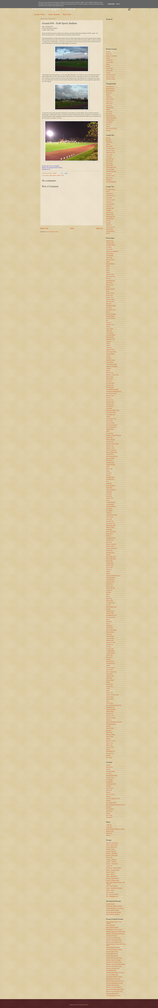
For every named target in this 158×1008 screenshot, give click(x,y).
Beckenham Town (110, 280)
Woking (108, 749)
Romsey (108, 596)
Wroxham (108, 755)
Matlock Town (109, 533)
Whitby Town (109, 732)
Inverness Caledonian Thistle (113, 798)
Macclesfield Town (110, 523)
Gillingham (108, 210)
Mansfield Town (110, 159)
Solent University (110, 632)
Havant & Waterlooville (111, 452)
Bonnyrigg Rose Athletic (112, 775)
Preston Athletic (110, 809)
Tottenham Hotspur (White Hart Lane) (115, 972)
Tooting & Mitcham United (112, 694)
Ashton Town (109, 257)
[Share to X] (64, 173)
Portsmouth (109, 113)
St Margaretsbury (110, 650)
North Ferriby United (111, 558)
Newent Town (109, 550)
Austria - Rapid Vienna (111, 847)
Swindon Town (109, 229)
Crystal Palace (109, 62)
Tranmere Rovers (110, 231)
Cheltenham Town (110, 195)
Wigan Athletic (109, 177)
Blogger (86, 1004)
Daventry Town (109, 372)
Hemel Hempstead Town (112, 456)
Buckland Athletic (110, 316)
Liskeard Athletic (110, 504)
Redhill (107, 594)
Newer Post (44, 228)
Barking (108, 266)
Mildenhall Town (110, 540)
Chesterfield (109, 197)
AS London (108, 247)
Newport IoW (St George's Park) (113, 962)
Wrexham (108, 130)
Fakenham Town (110, 402)
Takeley (108, 682)
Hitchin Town (109, 469)
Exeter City (109, 206)
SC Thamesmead (110, 602)
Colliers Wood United (111, 351)
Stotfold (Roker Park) (111, 970)
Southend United (110, 638)
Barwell (108, 270)
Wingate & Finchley (110, 740)
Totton (107, 701)
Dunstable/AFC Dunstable (112, 389)
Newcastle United (110, 77)
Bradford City (109, 142)
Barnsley (108, 138)
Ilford (107, 481)
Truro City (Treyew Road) (112, 974)
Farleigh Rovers (110, 406)
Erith (47, 175)
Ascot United (109, 249)
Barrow (107, 268)
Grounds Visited (39, 14)
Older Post (99, 228)
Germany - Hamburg (111, 859)
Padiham (108, 571)
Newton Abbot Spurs (111, 556)
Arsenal (108, 51)
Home (72, 228)
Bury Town (108, 322)
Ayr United (108, 773)
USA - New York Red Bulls (112, 894)
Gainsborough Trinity (111, 418)
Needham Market (110, 546)
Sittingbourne (109, 625)
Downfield (108, 786)
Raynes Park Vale (110, 588)
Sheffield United (110, 120)
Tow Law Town (109, 703)
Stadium (59, 175)
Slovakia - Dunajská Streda (112, 880)
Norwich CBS (109, 561)
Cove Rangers (109, 779)
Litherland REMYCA (111, 506)
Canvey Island (109, 328)
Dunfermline (109, 790)
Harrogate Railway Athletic (112, 443)
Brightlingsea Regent (111, 305)
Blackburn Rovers (110, 88)
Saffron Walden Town (111, 607)
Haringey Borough (110, 439)
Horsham (108, 475)
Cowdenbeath (109, 782)
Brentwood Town (110, 301)
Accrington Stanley (110, 189)
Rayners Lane (109, 586)
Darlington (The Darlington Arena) (114, 942)
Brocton (108, 312)
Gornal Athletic (109, 420)
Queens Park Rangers (111, 118)
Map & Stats (67, 14)
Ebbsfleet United (110, 395)
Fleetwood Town (110, 208)
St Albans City (109, 644)
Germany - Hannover (111, 861)
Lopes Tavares (109, 517)
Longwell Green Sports (111, 515)
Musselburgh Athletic (111, 802)
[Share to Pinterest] (67, 173)
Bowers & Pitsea (110, 293)
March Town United (110, 531)
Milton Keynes (109, 161)
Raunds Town (109, 584)
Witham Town (109, 745)
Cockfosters (109, 347)
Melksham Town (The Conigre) (113, 960)
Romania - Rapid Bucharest (112, 878)
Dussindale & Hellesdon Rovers (113, 391)
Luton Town (109, 156)
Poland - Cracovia (110, 874)
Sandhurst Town (110, 613)
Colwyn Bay (109, 827)
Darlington (108, 368)
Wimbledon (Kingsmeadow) (112, 985)
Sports (54, 175)
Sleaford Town (109, 627)
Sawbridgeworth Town (111, 615)
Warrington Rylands (110, 717)
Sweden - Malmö (110, 890)
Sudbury (108, 665)
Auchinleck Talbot (110, 771)
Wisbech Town (109, 743)
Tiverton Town (109, 692)
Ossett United (109, 567)
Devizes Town (109, 379)
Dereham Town (109, 376)
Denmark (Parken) (110, 904)
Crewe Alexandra (110, 204)
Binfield (108, 287)
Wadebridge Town (110, 707)
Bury (107, 320)
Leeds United (109, 70)
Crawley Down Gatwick (111, 364)
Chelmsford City (110, 337)
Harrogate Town (110, 445)
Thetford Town (109, 686)
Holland (108, 471)
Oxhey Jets (109, 569)
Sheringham (109, 621)
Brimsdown (108, 307)
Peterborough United (111, 167)
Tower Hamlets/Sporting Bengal (113, 705)
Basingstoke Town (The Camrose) (114, 929)
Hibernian (108, 796)
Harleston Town (109, 441)
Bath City (108, 278)
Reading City (109, 590)
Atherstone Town (110, 259)
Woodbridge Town (110, 751)
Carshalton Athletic (110, 335)
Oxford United (109, 165)
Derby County (109, 103)
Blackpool (108, 140)
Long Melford (109, 510)
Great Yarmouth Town (111, 427)
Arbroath (108, 769)
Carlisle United (109, 333)
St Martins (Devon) (110, 653)
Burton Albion (109, 146)
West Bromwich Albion (111, 128)
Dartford (108, 370)
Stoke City (108, 124)
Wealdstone (109, 720)
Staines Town (109, 657)
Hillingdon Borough (110, 464)
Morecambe (109, 542)
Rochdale (108, 223)
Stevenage (108, 173)
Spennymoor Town (110, 642)
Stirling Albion (109, 817)
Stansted (108, 659)
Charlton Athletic (110, 99)
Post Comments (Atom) (52, 231)
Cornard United (109, 362)
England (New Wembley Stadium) (114, 906)
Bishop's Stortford (110, 289)
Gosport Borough (110, 423)
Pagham (108, 573)
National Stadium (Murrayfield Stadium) (115, 804)
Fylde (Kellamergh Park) (112, 953)
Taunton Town (109, 684)
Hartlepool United (110, 448)
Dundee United (109, 788)
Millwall (108, 109)
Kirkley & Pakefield (110, 489)
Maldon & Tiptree (110, 527)
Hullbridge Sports (110, 477)
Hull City (108, 66)
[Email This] (61, 173)
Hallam (107, 431)
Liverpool (108, 72)
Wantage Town (109, 713)
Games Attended (53, 14)
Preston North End (110, 115)
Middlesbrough (109, 107)
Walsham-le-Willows (111, 709)
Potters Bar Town (110, 581)
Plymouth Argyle (110, 169)
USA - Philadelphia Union (112, 896)
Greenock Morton (110, 794)
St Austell (108, 646)
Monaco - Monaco (110, 872)
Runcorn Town (109, 600)
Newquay (108, 554)
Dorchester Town (110, 383)
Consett (108, 356)
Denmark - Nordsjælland (112, 855)
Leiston (108, 500)
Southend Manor (110, 636)
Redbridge (108, 592)
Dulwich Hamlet (110, 387)
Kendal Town (109, 487)
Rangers (108, 813)
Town (62, 175)
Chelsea (108, 58)
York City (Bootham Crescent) (113, 995)
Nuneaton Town (109, 565)
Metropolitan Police (110, 538)
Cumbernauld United (111, 784)
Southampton (109, 122)
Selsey (107, 619)
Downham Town (110, 385)
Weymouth (108, 730)
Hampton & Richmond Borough (113, 435)
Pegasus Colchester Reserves (113, 575)
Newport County (110, 214)
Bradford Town (109, 295)
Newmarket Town (110, 552)
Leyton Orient (109, 154)
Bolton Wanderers (110, 90)
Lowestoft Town (110, 521)
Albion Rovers (109, 767)
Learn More (111, 4)
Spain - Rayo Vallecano (111, 886)
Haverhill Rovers (110, 454)
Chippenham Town (110, 339)
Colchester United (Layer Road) (113, 940)
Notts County (109, 163)
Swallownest (109, 678)
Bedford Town (109, 282)
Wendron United (110, 728)
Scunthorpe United (110, 617)
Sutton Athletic (109, 669)
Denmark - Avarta (110, 849)
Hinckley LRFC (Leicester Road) (113, 958)
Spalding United (110, 640)
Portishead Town (110, 579)
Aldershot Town (109, 241)
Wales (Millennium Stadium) (112, 914)
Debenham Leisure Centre (112, 374)
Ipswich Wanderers (110, 485)
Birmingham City (110, 86)
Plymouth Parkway (110, 577)
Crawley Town (109, 202)
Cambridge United (110, 148)
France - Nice (109, 857)
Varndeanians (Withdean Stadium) (114, 976)
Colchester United (110, 199)
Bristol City (108, 92)
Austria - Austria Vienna (111, 845)
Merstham (108, 535)
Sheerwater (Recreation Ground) (113, 966)
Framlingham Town (110, 414)
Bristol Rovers (109, 193)
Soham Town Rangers (111, 630)
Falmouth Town (109, 404)
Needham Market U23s (111, 548)
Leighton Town (109, 498)
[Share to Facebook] (65, 173)
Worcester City (109, 753)
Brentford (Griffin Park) (111, 935)
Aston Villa (108, 54)
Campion (108, 326)
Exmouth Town (109, 400)
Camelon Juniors (110, 777)
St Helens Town (110, 648)
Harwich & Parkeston (111, 450)
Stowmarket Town (110, 663)
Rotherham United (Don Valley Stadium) (115, 964)
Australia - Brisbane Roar (112, 843)
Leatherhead (109, 496)
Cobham (108, 345)
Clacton (108, 343)
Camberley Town (110, 324)
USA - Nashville (110, 892)
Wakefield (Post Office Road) (113, 979)
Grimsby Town (109, 212)
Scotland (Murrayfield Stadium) (113, 912)
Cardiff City (109, 97)
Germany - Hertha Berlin (112, 863)
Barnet (107, 191)
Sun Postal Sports (110, 667)
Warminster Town (110, 715)
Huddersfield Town (110, 152)
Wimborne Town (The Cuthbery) (113, 987)
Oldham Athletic (110, 218)
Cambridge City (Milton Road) (113, 938)
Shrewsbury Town (110, 227)
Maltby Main (109, 529)
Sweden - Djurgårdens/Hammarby (114, 888)
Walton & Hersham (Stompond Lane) (115, 981)
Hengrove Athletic (110, 458)
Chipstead (108, 341)
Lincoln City (109, 105)
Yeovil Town (109, 757)
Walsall (108, 233)
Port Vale (108, 220)
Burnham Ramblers (110, 318)
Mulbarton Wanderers (111, 544)
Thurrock (108, 688)
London (50, 175)
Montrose (108, 800)
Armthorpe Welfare (110, 245)
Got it (118, 4)
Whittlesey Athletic (110, 734)
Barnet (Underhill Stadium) (112, 927)
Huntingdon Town (110, 479)
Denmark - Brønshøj (111, 851)
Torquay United (109, 699)
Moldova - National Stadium (112, 870)
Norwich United (109, 563)
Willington (108, 738)
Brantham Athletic (110, 299)
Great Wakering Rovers (111, 425)
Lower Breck (109, 519)
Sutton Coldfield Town (111, 671)
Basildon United (110, 274)
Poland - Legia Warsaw (111, 876)
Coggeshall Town (110, 349)
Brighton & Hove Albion (111, 56)
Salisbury (108, 609)
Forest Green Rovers (111, 412)
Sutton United (109, 674)
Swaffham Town (110, 676)
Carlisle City (109, 330)
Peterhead (108, 807)
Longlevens (109, 512)
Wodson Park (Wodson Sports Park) (114, 989)
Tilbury (107, 690)
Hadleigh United (110, 429)
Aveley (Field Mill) (110, 925)
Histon (107, 466)
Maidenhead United (110, 525)
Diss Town (108, 381)
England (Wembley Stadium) (113, 947)
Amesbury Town (110, 243)
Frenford (108, 416)
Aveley (107, 261)
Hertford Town (109, 460)
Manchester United (110, 74)
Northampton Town (110, 216)
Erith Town (108, 397)
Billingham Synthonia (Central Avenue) (115, 933)
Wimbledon (108, 179)
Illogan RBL (109, 483)
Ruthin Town (109, 833)
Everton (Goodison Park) (112, 951)
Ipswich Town (109, 68)
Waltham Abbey (110, 711)
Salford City (109, 225)
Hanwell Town (109, 437)
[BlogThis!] (62, 173)
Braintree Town (109, 297)
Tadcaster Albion (110, 680)
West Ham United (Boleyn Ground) (114, 983)
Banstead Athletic (110, 263)
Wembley (108, 726)
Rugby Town (109, 598)
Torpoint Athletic (110, 697)
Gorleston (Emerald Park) (112, 956)
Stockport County (110, 175)
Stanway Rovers (110, 661)
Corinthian (108, 358)
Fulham (108, 64)
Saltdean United (110, 611)
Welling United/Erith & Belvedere (114, 722)
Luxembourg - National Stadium (113, 868)
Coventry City (109, 60)
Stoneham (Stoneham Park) (112, 968)
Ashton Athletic (109, 255)
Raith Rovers (109, 811)
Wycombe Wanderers (111, 181)
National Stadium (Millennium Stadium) (115, 829)
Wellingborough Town (111, 724)
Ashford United (109, 253)
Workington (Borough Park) (112, 993)
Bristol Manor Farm (110, 310)
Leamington (109, 494)
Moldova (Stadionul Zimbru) (112, 910)
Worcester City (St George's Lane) (114, 991)
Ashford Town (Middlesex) (112, 251)
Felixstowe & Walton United (112, 410)
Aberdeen (108, 765)
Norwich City (109, 111)
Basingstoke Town (110, 276)
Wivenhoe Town (110, 747)
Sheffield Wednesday (111, 171)
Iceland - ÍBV (109, 866)
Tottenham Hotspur (110, 79)
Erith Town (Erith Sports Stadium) (114, 949)
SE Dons (108, 605)
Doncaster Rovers (110, 150)
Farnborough (109, 408)
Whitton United (109, 736)
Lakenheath (109, 492)
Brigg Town (108, 303)
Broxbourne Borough (111, 314)
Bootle (107, 291)
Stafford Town (109, 655)
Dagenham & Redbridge (111, 366)
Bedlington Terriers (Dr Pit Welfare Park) (115, 931)
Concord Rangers (110, 353)
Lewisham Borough (110, 502)
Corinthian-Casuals (110, 360)
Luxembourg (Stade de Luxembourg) (114, 908)
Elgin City (108, 792)
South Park (109, 634)
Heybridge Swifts (110, 462)
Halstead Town (109, 433)
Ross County (109, 815)
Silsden (108, 623)
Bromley (108, 144)
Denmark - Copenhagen (111, 853)
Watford (108, 126)
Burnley (108, 94)
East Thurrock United (111, 393)
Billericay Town (109, 284)
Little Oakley (109, 508)
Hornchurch (109, 473)
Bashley (108, 272)
